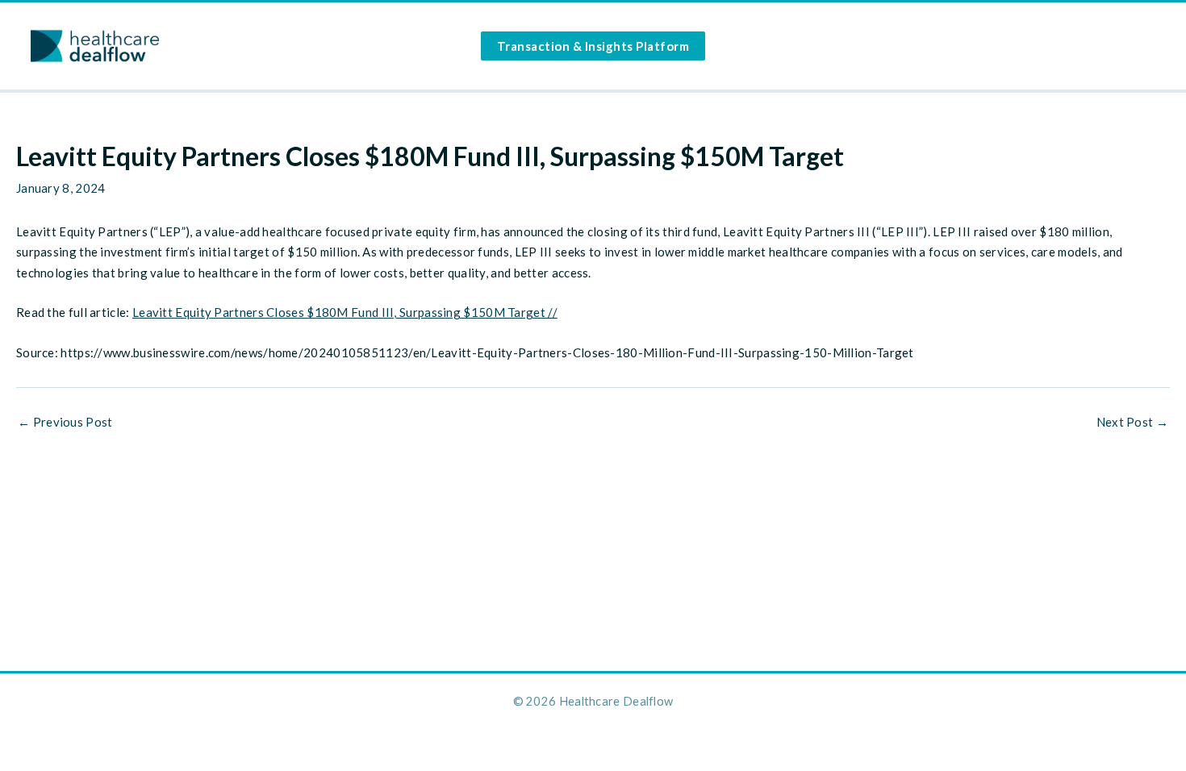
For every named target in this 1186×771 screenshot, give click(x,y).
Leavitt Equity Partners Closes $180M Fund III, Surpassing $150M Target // (345, 312)
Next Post (1132, 422)
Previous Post (65, 422)
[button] (593, 45)
